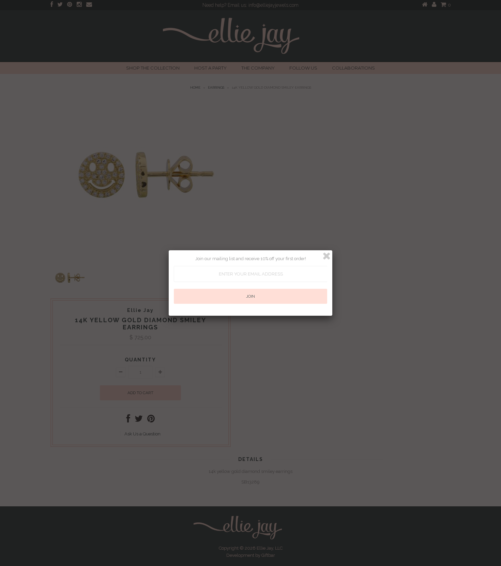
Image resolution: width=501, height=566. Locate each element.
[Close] (326, 256)
